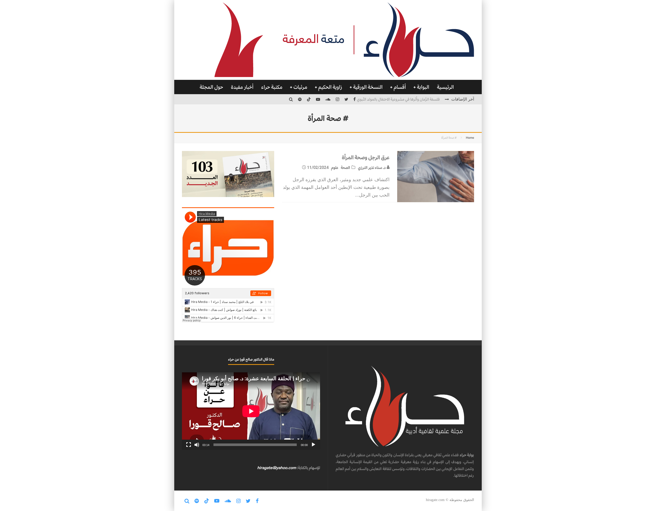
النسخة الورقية (368, 87)
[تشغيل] (313, 444)
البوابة (423, 87)
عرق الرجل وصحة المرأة (365, 157)
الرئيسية (445, 87)
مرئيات (300, 87)
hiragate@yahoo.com (276, 467)
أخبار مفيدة (242, 87)
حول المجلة (211, 87)
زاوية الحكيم (330, 87)
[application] (251, 411)
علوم (334, 167)
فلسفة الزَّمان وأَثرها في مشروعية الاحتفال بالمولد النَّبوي (398, 98)
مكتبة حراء (271, 87)
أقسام (400, 87)
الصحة (345, 167)
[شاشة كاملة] (188, 444)
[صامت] (196, 444)
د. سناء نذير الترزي (372, 167)
